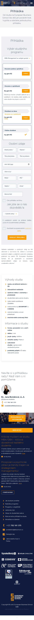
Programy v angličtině (12, 507)
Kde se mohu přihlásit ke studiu (16, 516)
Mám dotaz (17, 430)
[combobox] (17, 58)
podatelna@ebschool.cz (13, 405)
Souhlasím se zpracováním (19, 230)
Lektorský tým (10, 510)
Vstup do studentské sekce (14, 513)
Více (23, 453)
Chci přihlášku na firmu (14, 200)
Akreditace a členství (12, 519)
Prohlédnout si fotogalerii (17, 418)
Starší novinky (8, 492)
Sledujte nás (10, 534)
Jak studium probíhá (12, 501)
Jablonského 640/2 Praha (13, 540)
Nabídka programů (11, 504)
